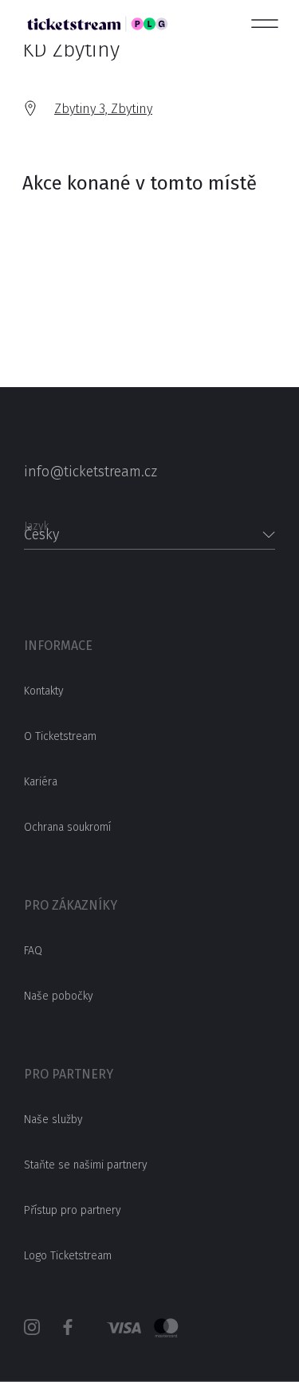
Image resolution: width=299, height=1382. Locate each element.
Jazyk (36, 521)
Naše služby (53, 1119)
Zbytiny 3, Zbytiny (103, 108)
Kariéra (40, 782)
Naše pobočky (58, 996)
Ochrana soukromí (67, 827)
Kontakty (44, 691)
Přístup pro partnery (72, 1210)
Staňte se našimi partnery (86, 1165)
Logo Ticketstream (68, 1256)
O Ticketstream (60, 736)
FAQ (33, 950)
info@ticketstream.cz (90, 471)
